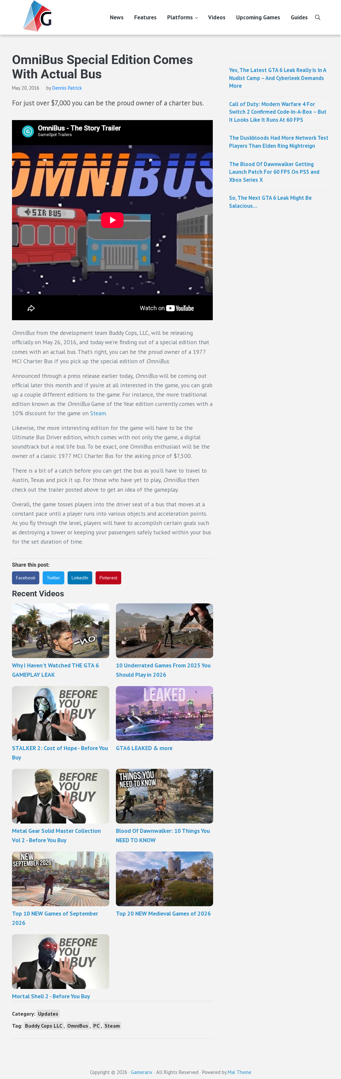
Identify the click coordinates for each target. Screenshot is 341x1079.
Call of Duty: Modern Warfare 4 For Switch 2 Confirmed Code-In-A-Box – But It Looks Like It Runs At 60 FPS (277, 111)
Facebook (25, 578)
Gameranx (142, 1072)
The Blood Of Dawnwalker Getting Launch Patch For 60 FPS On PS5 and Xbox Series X (274, 171)
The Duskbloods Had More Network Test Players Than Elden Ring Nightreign (278, 141)
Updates (48, 1013)
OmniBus (77, 1025)
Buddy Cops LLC (43, 1025)
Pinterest (108, 578)
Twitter (53, 578)
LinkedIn (80, 578)
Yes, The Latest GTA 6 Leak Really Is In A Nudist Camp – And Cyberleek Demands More (277, 77)
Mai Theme (239, 1072)
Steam (98, 413)
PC (96, 1025)
